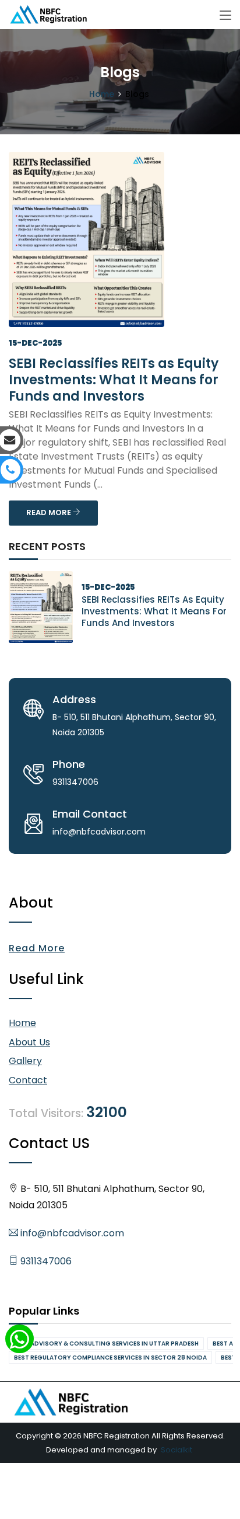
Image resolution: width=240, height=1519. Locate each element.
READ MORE (49, 512)
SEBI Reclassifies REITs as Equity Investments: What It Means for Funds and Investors (113, 379)
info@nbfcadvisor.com (71, 1233)
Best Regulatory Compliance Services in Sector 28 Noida (110, 1357)
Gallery (25, 1061)
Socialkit (176, 1449)
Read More (37, 948)
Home (101, 94)
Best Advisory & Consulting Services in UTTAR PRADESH (106, 1343)
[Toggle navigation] (225, 16)
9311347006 (45, 1261)
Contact (28, 1080)
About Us (29, 1042)
